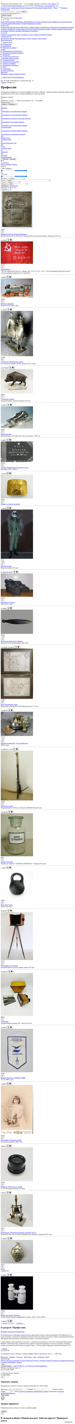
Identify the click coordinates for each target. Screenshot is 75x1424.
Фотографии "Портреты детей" (11, 1140)
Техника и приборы (14, 31)
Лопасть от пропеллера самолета (12, 641)
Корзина (64, 8)
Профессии (11, 29)
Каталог (3, 8)
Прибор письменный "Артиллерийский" (14, 743)
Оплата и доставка (39, 1360)
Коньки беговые (6, 434)
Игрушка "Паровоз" (7, 304)
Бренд (3, 180)
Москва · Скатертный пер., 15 (48, 6)
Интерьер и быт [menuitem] (46, 22)
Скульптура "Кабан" (7, 399)
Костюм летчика (6, 566)
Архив (44, 38)
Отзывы (49, 35)
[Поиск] (2, 20)
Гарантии (37, 35)
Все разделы (5, 38)
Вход (55, 8)
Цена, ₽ (3, 166)
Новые (3, 164)
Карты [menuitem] (70, 22)
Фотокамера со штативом (9, 965)
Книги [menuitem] (3, 22)
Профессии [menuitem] (55, 22)
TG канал (19, 1357)
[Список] (3, 161)
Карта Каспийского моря (9, 704)
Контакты (28, 8)
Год (2, 172)
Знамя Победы (5, 269)
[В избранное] (2, 232)
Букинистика (5, 27)
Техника (3, 184)
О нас (8, 8)
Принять (69, 1422)
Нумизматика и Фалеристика (50, 27)
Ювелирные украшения (30, 31)
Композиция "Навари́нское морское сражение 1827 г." (19, 1232)
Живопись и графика (28, 27)
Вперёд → (21, 1323)
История (43, 35)
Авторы (12, 38)
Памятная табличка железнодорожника (14, 234)
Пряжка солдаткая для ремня (10, 504)
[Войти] (4, 20)
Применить (5, 186)
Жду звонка (5, 1395)
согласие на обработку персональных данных (33, 1391)
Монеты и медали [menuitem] (35, 22)
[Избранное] (58, 8)
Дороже (14, 164)
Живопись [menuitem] (19, 22)
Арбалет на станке (7, 806)
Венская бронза (15, 27)
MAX (50, 8)
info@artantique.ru (18, 6)
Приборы (4, 1332)
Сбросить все (13, 186)
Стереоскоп (4, 1021)
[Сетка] (2, 161)
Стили (28, 38)
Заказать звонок (6, 15)
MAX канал (28, 1357)
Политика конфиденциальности (63, 1360)
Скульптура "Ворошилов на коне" (12, 362)
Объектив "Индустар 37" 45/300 (11, 1187)
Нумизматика (19, 1332)
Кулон (3, 1269)
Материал (4, 178)
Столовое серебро (56, 29)
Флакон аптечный (7, 862)
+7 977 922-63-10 (29, 1366)
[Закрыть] (57, 4)
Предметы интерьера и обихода (12, 53)
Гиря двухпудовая (7, 905)
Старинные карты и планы (41, 29)
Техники (34, 38)
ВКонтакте (4, 74)
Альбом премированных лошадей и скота (15, 467)
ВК (33, 8)
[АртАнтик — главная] (5, 9)
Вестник (22, 8)
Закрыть (4, 1411)
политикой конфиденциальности (43, 1422)
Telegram (45, 8)
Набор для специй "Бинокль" (10, 1315)
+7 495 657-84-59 (6, 6)
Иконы (37, 27)
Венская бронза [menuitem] (11, 22)
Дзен (34, 1357)
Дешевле (9, 164)
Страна (3, 182)
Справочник (15, 8)
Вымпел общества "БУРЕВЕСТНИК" (13, 1078)
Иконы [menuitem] (26, 22)
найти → (24, 11)
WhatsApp (38, 8)
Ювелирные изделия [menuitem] (34, 23)
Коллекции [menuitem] (17, 23)
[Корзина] (8, 20)
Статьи (39, 38)
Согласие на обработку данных (11, 1362)
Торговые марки (20, 38)
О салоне (23, 1360)
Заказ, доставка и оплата (25, 35)
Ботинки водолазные (8, 602)
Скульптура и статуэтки (24, 29)
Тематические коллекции (10, 62)
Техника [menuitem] (23, 23)
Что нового (52, 4)
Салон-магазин (11, 35)
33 (17, 1323)
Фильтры (5, 159)
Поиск (3, 40)
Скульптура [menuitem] (64, 22)
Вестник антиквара (7, 70)
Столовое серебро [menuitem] (7, 23)
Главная (3, 35)
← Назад (4, 1323)
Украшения (11, 1332)
